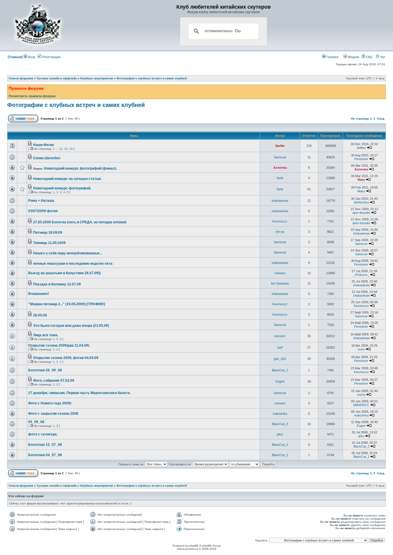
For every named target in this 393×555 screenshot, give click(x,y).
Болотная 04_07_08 (45, 455)
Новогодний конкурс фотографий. (62, 188)
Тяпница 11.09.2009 (49, 243)
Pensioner (361, 159)
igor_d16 (280, 358)
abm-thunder (361, 212)
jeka (280, 434)
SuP (280, 347)
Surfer (280, 145)
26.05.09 (40, 315)
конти (361, 394)
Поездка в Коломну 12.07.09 (57, 284)
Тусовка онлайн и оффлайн (57, 78)
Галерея (332, 57)
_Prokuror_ (361, 274)
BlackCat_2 (280, 370)
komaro (280, 273)
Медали (353, 57)
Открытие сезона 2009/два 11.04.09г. (59, 345)
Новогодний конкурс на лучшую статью (67, 179)
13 (60, 148)
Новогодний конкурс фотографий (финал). (80, 168)
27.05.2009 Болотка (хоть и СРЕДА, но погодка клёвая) (79, 222)
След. (381, 118)
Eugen (280, 381)
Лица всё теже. (45, 335)
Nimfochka (361, 202)
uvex (361, 349)
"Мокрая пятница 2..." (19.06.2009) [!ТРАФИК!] (66, 304)
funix (280, 178)
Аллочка (280, 167)
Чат (382, 57)
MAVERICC (361, 405)
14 (66, 148)
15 (71, 148)
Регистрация (50, 57)
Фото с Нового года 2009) (49, 403)
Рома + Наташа (41, 201)
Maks (361, 191)
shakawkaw (280, 200)
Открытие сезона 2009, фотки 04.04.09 (65, 358)
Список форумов (21, 78)
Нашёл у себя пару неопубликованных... (67, 253)
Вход (31, 57)
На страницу (360, 118)
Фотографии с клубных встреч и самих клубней (152, 78)
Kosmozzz (279, 221)
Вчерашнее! (38, 294)
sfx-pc (280, 231)
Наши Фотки (43, 145)
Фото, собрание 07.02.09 (53, 381)
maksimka (280, 413)
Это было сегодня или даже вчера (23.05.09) (71, 326)
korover (279, 336)
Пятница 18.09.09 (47, 233)
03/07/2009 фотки (43, 211)
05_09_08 (36, 422)
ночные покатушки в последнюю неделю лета (72, 264)
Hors (361, 179)
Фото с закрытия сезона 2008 (53, 414)
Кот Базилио (280, 283)
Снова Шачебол (46, 158)
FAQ (368, 57)
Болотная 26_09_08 (45, 370)
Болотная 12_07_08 (45, 445)
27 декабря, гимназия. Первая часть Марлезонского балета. (79, 393)
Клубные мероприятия (96, 78)
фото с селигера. (43, 434)
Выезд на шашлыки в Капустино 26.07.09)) (64, 273)
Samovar (280, 157)
